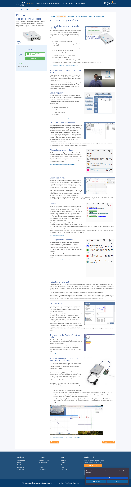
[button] (105, 3)
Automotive (20, 469)
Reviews (78, 16)
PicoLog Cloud (70, 16)
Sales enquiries (43, 462)
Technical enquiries (44, 460)
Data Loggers (21, 465)
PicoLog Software (61, 16)
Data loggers (30, 9)
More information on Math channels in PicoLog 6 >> (63, 260)
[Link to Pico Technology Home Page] (20, 3)
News (62, 465)
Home (17, 9)
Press (62, 467)
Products (23, 9)
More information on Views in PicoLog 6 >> (60, 118)
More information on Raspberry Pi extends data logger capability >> (66, 437)
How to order (42, 465)
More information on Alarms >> (57, 235)
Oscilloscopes (21, 460)
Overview (53, 16)
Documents (84, 16)
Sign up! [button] (92, 465)
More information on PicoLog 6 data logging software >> (64, 65)
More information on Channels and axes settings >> (63, 164)
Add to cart (34, 58)
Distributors (42, 469)
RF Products (20, 462)
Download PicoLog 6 (55, 354)
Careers (63, 462)
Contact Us (64, 469)
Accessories (92, 16)
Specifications (100, 16)
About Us (63, 460)
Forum (41, 467)
